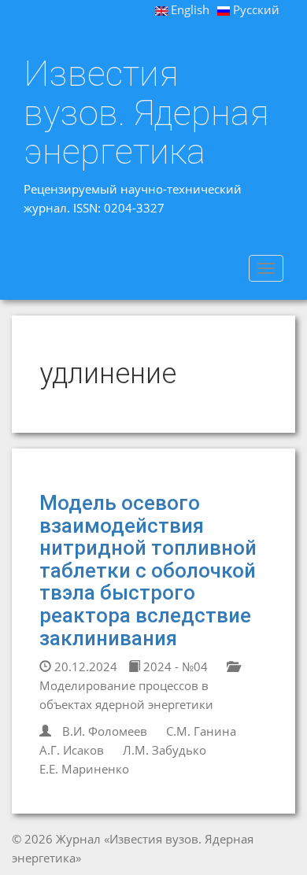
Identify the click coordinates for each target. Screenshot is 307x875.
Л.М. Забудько (164, 750)
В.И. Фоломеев (104, 731)
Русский (254, 9)
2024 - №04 (174, 666)
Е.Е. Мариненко (84, 769)
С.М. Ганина (201, 731)
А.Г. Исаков (71, 750)
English (188, 9)
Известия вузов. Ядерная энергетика (146, 113)
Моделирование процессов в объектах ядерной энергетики (126, 694)
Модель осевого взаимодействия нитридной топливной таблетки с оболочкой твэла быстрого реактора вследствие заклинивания (148, 570)
